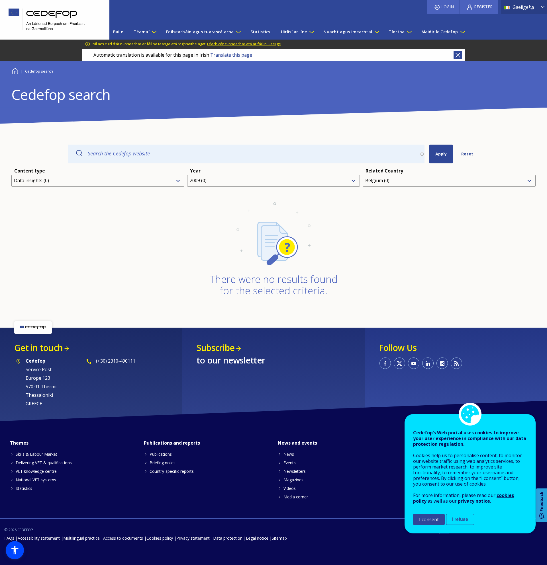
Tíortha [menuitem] (397, 31)
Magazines (293, 479)
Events (289, 462)
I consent (429, 519)
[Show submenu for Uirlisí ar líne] (311, 32)
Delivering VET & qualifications (44, 462)
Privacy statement (193, 538)
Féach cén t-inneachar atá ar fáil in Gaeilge (244, 43)
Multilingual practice (81, 538)
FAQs (9, 538)
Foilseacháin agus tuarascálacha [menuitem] (200, 31)
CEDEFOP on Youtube (413, 363)
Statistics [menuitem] (260, 31)
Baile (15, 70)
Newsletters (294, 471)
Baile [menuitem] (118, 31)
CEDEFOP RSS (456, 363)
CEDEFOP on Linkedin (428, 363)
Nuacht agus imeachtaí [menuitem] (347, 31)
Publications (161, 454)
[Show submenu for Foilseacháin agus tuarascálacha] (238, 32)
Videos (289, 488)
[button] (15, 550)
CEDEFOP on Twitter (399, 363)
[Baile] (50, 20)
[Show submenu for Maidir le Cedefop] (462, 32)
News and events (297, 443)
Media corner (295, 497)
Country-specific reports (172, 471)
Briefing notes (162, 462)
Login (447, 6)
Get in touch (38, 348)
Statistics (24, 488)
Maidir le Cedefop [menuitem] (439, 31)
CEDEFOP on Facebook (385, 363)
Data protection (227, 538)
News (288, 454)
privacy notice (474, 501)
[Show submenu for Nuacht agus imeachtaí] (377, 32)
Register (483, 6)
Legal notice (257, 538)
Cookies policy (159, 538)
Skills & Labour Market (36, 454)
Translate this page (231, 55)
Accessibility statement (39, 538)
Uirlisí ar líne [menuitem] (294, 31)
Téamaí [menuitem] (142, 31)
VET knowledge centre (36, 471)
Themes (19, 443)
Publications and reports (172, 443)
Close (458, 55)
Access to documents (123, 538)
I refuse (460, 519)
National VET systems (36, 479)
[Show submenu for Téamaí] (154, 32)
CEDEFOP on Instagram (442, 363)
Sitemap (279, 538)
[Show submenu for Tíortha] (409, 32)
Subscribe (215, 348)
